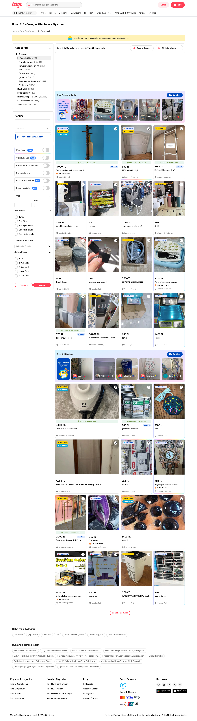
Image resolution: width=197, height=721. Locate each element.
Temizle (24, 285)
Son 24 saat (24, 221)
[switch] (45, 150)
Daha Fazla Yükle (120, 613)
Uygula (42, 285)
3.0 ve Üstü (24, 263)
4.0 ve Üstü (24, 271)
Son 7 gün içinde (26, 230)
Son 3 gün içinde (26, 225)
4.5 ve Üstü (24, 276)
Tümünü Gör (175, 95)
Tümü (21, 217)
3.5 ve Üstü (24, 267)
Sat (180, 4)
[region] (120, 110)
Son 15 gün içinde (26, 234)
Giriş (163, 4)
